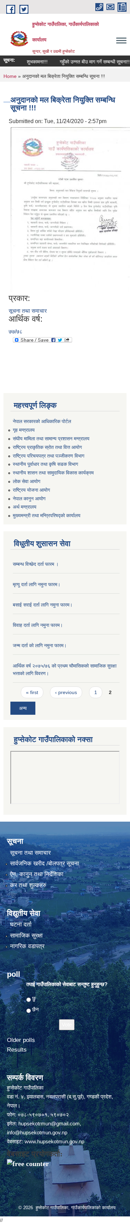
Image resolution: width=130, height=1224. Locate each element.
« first (32, 692)
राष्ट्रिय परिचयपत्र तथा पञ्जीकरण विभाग (48, 456)
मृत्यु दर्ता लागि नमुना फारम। (36, 584)
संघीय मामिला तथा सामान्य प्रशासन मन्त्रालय (51, 438)
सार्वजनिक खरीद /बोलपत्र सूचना (44, 863)
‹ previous (66, 692)
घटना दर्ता (21, 924)
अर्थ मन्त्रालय (24, 507)
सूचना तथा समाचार (28, 311)
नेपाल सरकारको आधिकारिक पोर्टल (42, 421)
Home (10, 76)
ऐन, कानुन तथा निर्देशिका (36, 874)
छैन (35, 1009)
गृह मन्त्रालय (24, 430)
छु (34, 998)
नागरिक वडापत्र (27, 946)
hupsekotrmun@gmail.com (49, 1123)
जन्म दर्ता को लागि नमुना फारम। (40, 645)
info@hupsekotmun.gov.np (37, 1132)
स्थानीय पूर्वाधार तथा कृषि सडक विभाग (45, 464)
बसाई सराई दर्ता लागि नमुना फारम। (42, 605)
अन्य (23, 708)
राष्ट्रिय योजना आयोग (31, 490)
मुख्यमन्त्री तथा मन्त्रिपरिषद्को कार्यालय (46, 515)
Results (17, 1049)
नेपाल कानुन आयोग (29, 498)
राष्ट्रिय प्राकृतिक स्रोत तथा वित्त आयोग (47, 447)
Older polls (21, 1040)
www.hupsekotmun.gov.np (54, 1141)
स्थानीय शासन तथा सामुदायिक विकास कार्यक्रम (53, 472)
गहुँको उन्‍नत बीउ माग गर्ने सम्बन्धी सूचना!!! (87, 61)
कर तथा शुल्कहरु (28, 885)
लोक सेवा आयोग (26, 481)
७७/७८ (16, 331)
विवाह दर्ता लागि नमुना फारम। (38, 625)
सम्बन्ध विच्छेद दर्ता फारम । (36, 564)
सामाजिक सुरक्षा (26, 935)
